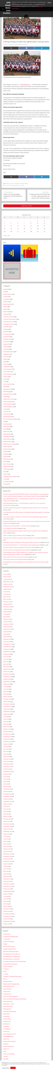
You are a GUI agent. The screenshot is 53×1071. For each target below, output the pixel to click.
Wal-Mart (5, 1059)
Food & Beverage (8, 351)
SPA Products (7, 459)
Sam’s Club (6, 1031)
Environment (6, 341)
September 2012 (7, 801)
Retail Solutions (7, 441)
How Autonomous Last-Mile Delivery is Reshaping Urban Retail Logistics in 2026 (24, 512)
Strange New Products (9, 1041)
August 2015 (6, 714)
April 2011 (5, 844)
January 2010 (6, 881)
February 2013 (7, 789)
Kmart (5, 971)
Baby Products (7, 304)
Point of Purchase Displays (10, 419)
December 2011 (7, 824)
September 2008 (7, 921)
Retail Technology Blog (9, 1011)
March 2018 (6, 636)
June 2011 (5, 839)
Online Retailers (7, 404)
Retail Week (6, 1014)
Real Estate (6, 424)
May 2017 (5, 661)
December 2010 (7, 854)
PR (4, 421)
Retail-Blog (6, 1016)
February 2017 (7, 669)
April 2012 (5, 814)
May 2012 (5, 811)
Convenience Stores (8, 324)
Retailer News (7, 1019)
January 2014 (6, 761)
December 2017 (7, 644)
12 (11, 225)
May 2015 (5, 721)
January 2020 (6, 604)
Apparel (5, 289)
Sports (5, 461)
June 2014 (6, 749)
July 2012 (5, 806)
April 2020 (6, 596)
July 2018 (5, 634)
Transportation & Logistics (10, 476)
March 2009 (6, 906)
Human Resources (8, 374)
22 (31, 228)
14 (24, 225)
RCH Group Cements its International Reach (15, 559)
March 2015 (6, 726)
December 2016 (7, 674)
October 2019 (6, 609)
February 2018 (7, 639)
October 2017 (6, 649)
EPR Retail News (25, 84)
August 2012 (6, 804)
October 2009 (7, 889)
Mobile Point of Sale (8, 399)
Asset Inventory (7, 294)
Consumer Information (9, 319)
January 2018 (6, 641)
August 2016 (6, 684)
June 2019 (6, 614)
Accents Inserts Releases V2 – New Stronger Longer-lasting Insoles (21, 545)
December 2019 (7, 606)
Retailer (26, 183)
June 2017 (6, 659)
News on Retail (7, 989)
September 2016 (7, 681)
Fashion (5, 346)
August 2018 (6, 631)
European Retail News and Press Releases (14, 961)
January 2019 (6, 621)
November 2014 (7, 736)
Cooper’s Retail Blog (8, 941)
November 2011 (7, 826)
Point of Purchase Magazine (10, 996)
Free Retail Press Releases (10, 964)
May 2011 (5, 841)
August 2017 (6, 654)
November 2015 (7, 706)
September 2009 (7, 891)
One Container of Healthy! (10, 528)
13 (17, 225)
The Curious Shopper (9, 1054)
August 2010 (6, 864)
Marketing (6, 391)
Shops (5, 456)
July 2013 (5, 776)
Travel (4, 479)
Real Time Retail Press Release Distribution (14, 999)
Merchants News (7, 981)
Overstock (6, 411)
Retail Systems (7, 1009)
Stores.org (6, 1039)
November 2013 (7, 766)
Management (17, 183)
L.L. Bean (5, 974)
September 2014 (7, 741)
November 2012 (7, 796)
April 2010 (5, 874)
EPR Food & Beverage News (10, 951)
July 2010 (5, 866)
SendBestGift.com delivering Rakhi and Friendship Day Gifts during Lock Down (24, 562)
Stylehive (5, 1044)
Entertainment (7, 339)
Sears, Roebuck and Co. (9, 1034)
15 (31, 225)
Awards (5, 301)
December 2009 (7, 884)
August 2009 (6, 894)
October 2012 (6, 799)
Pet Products (6, 414)
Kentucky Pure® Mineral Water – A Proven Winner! (16, 526)
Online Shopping (7, 406)
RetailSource (6, 1024)
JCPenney (6, 969)
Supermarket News (8, 1046)
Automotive (6, 299)
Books (5, 309)
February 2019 (7, 619)
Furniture (5, 356)
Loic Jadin (22, 185)
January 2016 (6, 701)
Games (5, 359)
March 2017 (6, 666)
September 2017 (7, 651)
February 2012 (7, 819)
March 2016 (6, 696)
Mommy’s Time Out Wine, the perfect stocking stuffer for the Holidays (22, 538)
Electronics (6, 336)
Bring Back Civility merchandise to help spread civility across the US (21, 542)
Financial (5, 349)
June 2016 (6, 689)
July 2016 (5, 686)
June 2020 (6, 594)
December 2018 (7, 624)
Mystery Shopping (8, 401)
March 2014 (6, 756)
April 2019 (5, 616)
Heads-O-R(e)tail (7, 966)
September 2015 (7, 711)
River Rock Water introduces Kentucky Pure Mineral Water (19, 547)
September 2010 (7, 861)
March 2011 (6, 846)
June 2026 (6, 574)
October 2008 (7, 919)
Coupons (5, 329)
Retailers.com (7, 1021)
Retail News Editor (23, 44)
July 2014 (5, 746)
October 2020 (7, 584)
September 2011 (7, 831)
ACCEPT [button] (13, 1067)
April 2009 (6, 904)
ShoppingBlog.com (8, 1036)
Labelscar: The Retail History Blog (12, 976)
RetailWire (6, 1026)
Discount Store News (9, 946)
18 (4, 228)
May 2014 (5, 751)
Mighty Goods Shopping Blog (11, 984)
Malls (4, 386)
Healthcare (6, 366)
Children (5, 314)
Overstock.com (7, 994)
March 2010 (6, 876)
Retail (22, 183)
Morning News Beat (8, 986)
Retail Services (7, 436)
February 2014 (7, 759)
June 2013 (6, 779)
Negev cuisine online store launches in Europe (15, 557)
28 (24, 231)
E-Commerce (7, 334)
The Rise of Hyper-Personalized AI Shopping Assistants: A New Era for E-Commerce (25, 507)
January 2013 (6, 791)
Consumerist (6, 939)
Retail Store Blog (7, 1006)
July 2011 (5, 836)
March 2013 (6, 786)
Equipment (6, 344)
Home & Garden (7, 369)
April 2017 (5, 664)
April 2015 (5, 724)
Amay (6, 185)
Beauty (5, 306)
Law (4, 381)
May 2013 (5, 781)
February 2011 (7, 849)
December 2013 (7, 764)
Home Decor (6, 371)
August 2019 (6, 611)
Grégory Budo (15, 185)
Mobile (5, 396)
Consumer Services (8, 321)
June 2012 (6, 809)
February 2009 (7, 909)
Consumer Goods (8, 316)
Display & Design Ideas (9, 949)
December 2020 (7, 581)
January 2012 (6, 821)
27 (17, 231)
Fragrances (6, 354)
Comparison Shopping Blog (10, 936)
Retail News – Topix (8, 1004)
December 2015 (7, 704)
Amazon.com (6, 934)
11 (4, 225)
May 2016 (5, 691)
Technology (6, 469)
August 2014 (6, 744)
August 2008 (6, 924)
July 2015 (5, 716)
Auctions (5, 296)
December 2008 (7, 914)
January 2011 (6, 851)
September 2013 (7, 771)
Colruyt (10, 185)
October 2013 (6, 769)
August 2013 (6, 774)
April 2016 (5, 694)
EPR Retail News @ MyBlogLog (11, 956)
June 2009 (6, 899)
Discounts (6, 331)
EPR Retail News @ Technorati (11, 959)
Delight (5, 944)
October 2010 (6, 859)
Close (49, 2)
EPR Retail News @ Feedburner (11, 954)
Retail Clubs (6, 431)
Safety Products (7, 449)
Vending (5, 484)
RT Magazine (6, 1029)
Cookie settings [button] (5, 1067)
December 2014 (7, 734)
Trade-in (5, 474)
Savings (5, 451)
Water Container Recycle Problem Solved (14, 535)
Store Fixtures (7, 464)
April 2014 (5, 754)
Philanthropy (6, 416)
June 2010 (6, 869)
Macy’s (5, 979)
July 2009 (5, 896)
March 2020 (6, 599)
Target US (6, 1049)
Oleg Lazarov (6, 991)
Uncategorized (7, 481)
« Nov (4, 235)
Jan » (8, 235)
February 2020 (7, 601)
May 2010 (5, 871)
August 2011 (6, 834)
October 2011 (6, 829)
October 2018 (6, 626)
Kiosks (5, 379)
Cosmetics (6, 326)
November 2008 (7, 916)
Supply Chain (6, 466)
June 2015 (6, 719)
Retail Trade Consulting (9, 444)
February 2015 (7, 729)
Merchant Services (8, 394)
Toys (4, 471)
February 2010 (7, 879)
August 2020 (6, 589)
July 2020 (5, 591)
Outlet (5, 409)
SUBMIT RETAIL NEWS (26, 206)
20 (18, 228)
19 (11, 228)
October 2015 (6, 709)
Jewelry (5, 376)
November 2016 (7, 676)
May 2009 (6, 901)
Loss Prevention (7, 384)
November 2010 (7, 856)
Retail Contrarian (7, 1001)
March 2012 (6, 816)
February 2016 (7, 699)
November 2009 (7, 886)
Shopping (5, 454)
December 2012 (7, 794)
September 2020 (7, 586)
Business (7, 183)
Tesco (4, 1051)
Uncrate (5, 1056)
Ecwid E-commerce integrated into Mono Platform (17, 550)
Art (4, 291)
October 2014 (6, 739)
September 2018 (7, 629)
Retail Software (7, 439)
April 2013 (5, 784)
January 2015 (6, 731)
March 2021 (6, 576)
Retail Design (6, 434)
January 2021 (6, 579)
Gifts (4, 361)
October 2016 (6, 679)
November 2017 (7, 646)
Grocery (12, 183)
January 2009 (6, 911)
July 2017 (5, 656)
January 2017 (6, 671)
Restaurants (6, 426)
